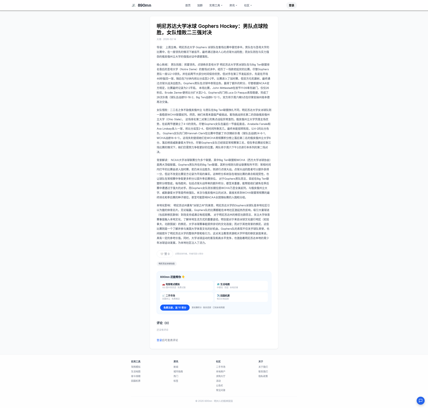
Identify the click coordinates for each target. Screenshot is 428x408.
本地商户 (220, 371)
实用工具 (214, 5)
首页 (188, 5)
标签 (176, 380)
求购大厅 (220, 376)
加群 (200, 5)
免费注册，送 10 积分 (175, 307)
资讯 (232, 5)
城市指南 (178, 371)
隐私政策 (263, 376)
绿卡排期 (135, 376)
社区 (246, 5)
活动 (218, 380)
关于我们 (263, 366)
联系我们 (263, 371)
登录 (291, 5)
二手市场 (220, 366)
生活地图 (135, 371)
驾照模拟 (135, 366)
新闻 (176, 366)
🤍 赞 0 (165, 254)
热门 (176, 376)
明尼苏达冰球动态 (167, 263)
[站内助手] (421, 401)
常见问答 (220, 390)
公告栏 (219, 385)
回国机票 (135, 380)
